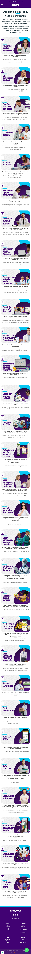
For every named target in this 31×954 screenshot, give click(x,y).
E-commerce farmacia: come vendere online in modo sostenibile (15, 287)
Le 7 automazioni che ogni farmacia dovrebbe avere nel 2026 (15, 86)
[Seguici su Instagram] (15, 915)
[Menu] (2, 5)
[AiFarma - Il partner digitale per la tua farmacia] (15, 5)
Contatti (7, 929)
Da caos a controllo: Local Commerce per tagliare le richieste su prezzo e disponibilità (15, 548)
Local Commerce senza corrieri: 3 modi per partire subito (15, 718)
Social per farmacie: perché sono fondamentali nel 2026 (15, 403)
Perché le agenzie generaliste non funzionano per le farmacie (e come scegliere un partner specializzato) (15, 519)
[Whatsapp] (27, 950)
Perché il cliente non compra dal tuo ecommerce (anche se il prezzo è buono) (15, 172)
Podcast (7, 940)
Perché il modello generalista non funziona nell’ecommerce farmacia (15, 317)
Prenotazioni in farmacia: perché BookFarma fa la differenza (15, 345)
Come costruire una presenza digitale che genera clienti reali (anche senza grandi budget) (15, 606)
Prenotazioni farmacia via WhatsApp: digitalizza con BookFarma (15, 693)
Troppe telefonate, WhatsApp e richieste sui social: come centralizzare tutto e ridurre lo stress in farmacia (15, 806)
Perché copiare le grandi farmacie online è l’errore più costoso (15, 200)
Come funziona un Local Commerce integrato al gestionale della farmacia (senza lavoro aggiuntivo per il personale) (15, 664)
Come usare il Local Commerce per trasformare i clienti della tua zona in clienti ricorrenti (15, 490)
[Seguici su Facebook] (13, 915)
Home (8, 925)
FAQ (23, 939)
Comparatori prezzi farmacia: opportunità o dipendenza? (15, 259)
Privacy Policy (8, 930)
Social (23, 925)
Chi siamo (8, 926)
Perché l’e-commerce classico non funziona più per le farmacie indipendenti (15, 835)
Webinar (7, 942)
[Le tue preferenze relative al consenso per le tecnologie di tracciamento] (2, 952)
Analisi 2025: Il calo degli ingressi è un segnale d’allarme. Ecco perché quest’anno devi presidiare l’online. (15, 635)
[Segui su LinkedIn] (17, 915)
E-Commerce (23, 928)
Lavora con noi (23, 942)
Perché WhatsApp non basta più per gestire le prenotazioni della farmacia (15, 114)
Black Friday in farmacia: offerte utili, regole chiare (15, 864)
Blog (8, 928)
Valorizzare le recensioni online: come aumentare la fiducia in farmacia (15, 892)
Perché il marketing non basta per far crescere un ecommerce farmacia (15, 229)
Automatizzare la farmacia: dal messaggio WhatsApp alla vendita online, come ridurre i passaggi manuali (15, 461)
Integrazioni (7, 939)
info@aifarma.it (15, 916)
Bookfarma (23, 926)
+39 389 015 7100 (15, 918)
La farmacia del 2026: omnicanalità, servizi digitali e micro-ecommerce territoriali (15, 432)
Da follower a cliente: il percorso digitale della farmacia (15, 142)
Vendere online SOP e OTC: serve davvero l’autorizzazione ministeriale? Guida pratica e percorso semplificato (15, 747)
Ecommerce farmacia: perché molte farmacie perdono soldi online (15, 374)
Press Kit (23, 940)
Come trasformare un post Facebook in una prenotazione (15, 56)
